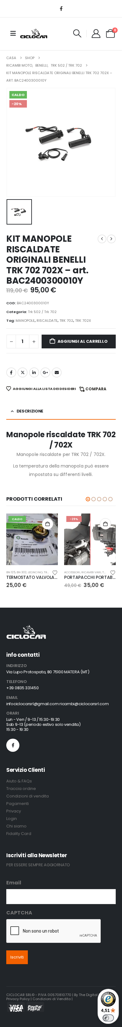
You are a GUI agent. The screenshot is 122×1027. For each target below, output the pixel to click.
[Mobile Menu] (13, 33)
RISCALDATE (47, 320)
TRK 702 (66, 320)
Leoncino (35, 572)
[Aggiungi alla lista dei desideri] (55, 572)
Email (13, 882)
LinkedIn (34, 372)
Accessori (72, 572)
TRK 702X (83, 320)
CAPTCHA (19, 912)
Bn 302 (22, 572)
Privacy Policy (18, 998)
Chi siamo (16, 826)
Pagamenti (17, 804)
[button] (77, 33)
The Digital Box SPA (95, 994)
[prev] (102, 239)
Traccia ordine (21, 789)
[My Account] (96, 33)
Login (11, 819)
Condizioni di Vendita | (53, 998)
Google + (45, 372)
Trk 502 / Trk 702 (42, 311)
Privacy (13, 811)
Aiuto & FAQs (19, 781)
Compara (95, 389)
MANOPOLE (25, 320)
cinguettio (23, 372)
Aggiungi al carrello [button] (47, 523)
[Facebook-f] (12, 745)
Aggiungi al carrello (83, 341)
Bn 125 (10, 572)
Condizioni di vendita (27, 796)
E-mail (57, 372)
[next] (111, 239)
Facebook (11, 372)
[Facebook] (61, 8)
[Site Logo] (34, 33)
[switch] (108, 1017)
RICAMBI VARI (91, 572)
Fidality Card (18, 834)
